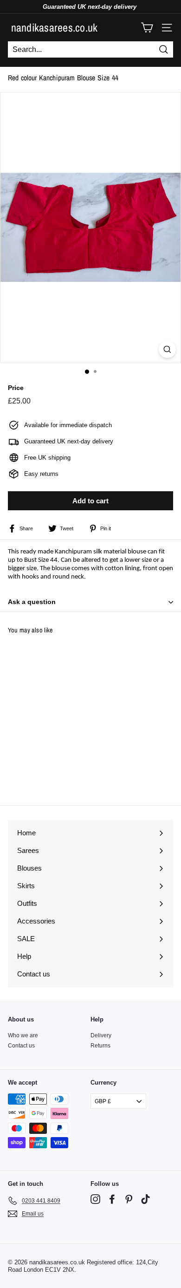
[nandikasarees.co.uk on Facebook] (112, 1199)
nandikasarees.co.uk (54, 27)
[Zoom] (167, 349)
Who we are (23, 1035)
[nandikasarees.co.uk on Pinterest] (129, 1199)
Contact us (21, 1045)
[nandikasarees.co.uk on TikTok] (145, 1199)
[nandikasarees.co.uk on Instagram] (95, 1199)
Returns (100, 1045)
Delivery (100, 1035)
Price (16, 387)
